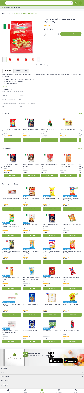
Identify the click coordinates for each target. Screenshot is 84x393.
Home (3, 13)
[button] (72, 3)
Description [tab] (8, 71)
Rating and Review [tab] (21, 71)
